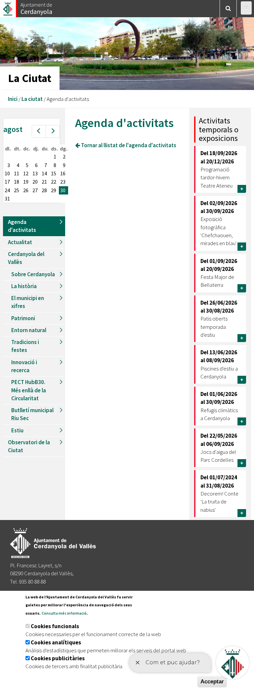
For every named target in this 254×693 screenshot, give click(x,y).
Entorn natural (28, 330)
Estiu (17, 430)
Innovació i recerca (24, 366)
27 (35, 190)
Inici (13, 99)
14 (44, 173)
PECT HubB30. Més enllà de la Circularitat (28, 390)
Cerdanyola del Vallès (26, 258)
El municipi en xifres (27, 302)
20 (35, 181)
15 (53, 173)
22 (53, 181)
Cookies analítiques (56, 642)
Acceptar (212, 681)
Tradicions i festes (25, 346)
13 (35, 173)
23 (62, 181)
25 (16, 190)
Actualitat (20, 242)
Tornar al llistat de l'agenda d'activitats (128, 145)
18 (16, 181)
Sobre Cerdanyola (33, 274)
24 (7, 190)
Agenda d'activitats (22, 226)
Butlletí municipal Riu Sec (32, 414)
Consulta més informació (64, 613)
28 (44, 190)
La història (24, 286)
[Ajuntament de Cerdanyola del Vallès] (8, 7)
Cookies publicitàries (58, 658)
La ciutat (32, 99)
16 (62, 173)
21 (44, 181)
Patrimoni (23, 318)
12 (25, 173)
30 (62, 190)
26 (25, 190)
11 (16, 173)
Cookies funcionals (55, 626)
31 (7, 198)
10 (7, 173)
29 (53, 190)
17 (7, 181)
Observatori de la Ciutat (29, 446)
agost (12, 129)
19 (25, 181)
